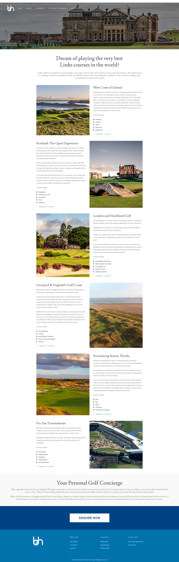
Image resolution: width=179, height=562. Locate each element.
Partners (73, 548)
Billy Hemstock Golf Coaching (85, 560)
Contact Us (132, 545)
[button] (89, 518)
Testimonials (105, 548)
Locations (73, 545)
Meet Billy (73, 542)
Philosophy (104, 542)
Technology (104, 545)
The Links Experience (136, 542)
